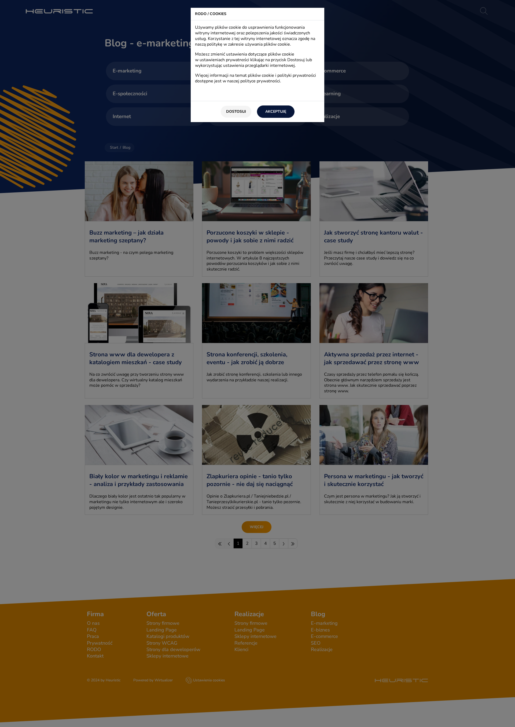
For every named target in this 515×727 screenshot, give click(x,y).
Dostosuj (236, 111)
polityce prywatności (260, 81)
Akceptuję (275, 111)
